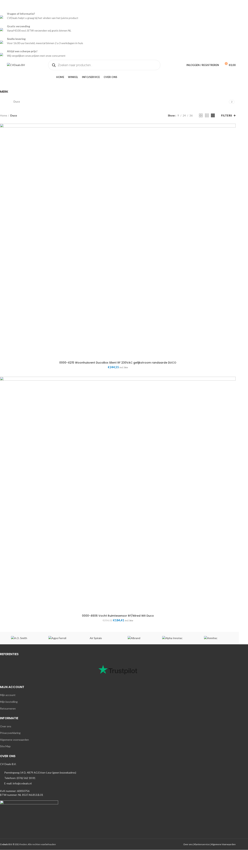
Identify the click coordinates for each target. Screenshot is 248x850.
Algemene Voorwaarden (223, 844)
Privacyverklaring (10, 732)
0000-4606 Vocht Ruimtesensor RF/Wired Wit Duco (118, 615)
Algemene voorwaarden (14, 739)
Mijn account (8, 695)
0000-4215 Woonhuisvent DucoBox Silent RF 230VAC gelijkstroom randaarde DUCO (117, 362)
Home (3, 115)
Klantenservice (202, 844)
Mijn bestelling (9, 701)
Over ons (5, 726)
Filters (226, 115)
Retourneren (8, 708)
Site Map (5, 746)
